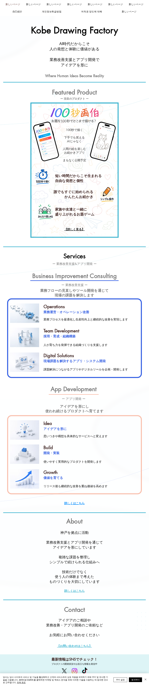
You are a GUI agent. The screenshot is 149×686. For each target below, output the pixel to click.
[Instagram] (74, 671)
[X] (64, 671)
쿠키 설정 (120, 679)
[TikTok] (84, 671)
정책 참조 (21, 682)
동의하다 (135, 679)
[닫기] (145, 680)
